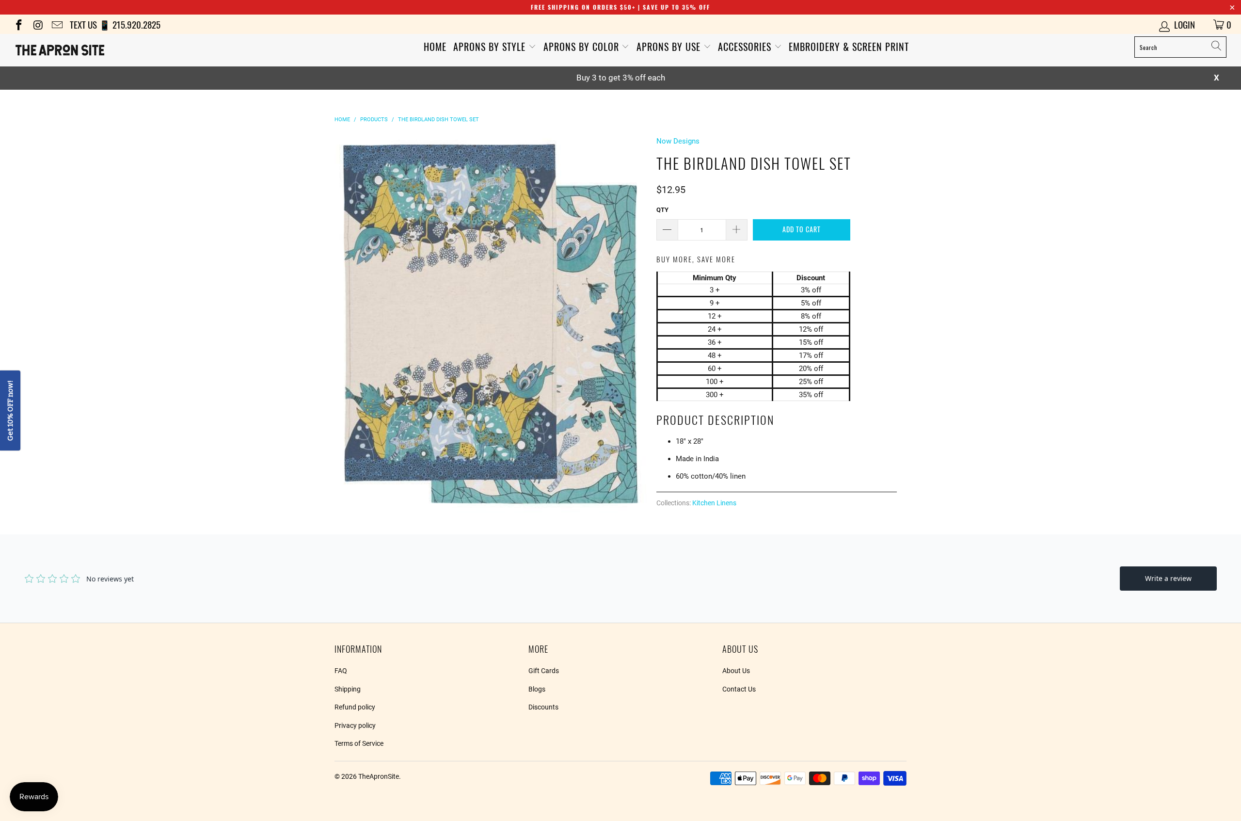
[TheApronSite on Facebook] (18, 24)
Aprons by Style (490, 46)
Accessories (746, 46)
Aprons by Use (669, 46)
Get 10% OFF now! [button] (10, 410)
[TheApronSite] (104, 50)
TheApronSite (378, 776)
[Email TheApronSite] (56, 24)
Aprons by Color (582, 46)
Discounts (543, 707)
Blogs (536, 689)
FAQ (340, 671)
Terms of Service (358, 743)
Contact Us (739, 689)
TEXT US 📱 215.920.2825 (115, 24)
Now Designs (678, 141)
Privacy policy (355, 725)
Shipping (347, 689)
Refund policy (354, 707)
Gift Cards (543, 671)
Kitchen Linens (714, 503)
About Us (736, 671)
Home (435, 46)
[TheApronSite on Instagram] (37, 24)
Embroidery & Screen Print (849, 46)
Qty (662, 209)
